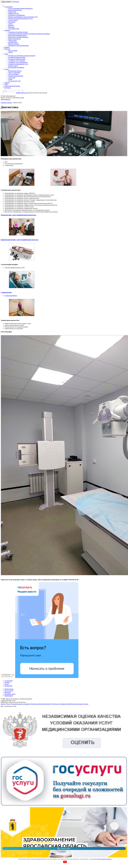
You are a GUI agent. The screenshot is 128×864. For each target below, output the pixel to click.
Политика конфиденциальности (104, 859)
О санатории (8, 680)
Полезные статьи (9, 694)
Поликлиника (8, 689)
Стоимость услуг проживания (17, 62)
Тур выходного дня (14, 81)
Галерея (6, 82)
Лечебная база (12, 42)
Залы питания (12, 50)
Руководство (12, 12)
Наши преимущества (15, 10)
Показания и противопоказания (18, 45)
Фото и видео (8, 690)
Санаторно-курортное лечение (18, 32)
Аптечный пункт (13, 28)
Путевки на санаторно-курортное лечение (21, 55)
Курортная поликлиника (12, 86)
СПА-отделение (13, 74)
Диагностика (12, 40)
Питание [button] (7, 49)
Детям (10, 79)
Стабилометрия (6, 292)
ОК (65, 862)
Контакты (7, 87)
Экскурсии (11, 77)
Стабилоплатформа (10, 295)
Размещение (8, 686)
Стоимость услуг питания (16, 60)
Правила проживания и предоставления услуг (23, 17)
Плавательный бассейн (15, 76)
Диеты (10, 52)
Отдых (6, 684)
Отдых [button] (6, 69)
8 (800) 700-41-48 (21, 93)
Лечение (7, 682)
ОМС (6, 84)
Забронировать (5, 99)
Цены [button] (6, 54)
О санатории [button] (8, 6)
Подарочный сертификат (16, 67)
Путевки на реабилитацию (16, 59)
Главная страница (6, 102)
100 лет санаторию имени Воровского (20, 8)
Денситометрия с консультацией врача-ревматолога (18, 215)
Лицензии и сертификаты (16, 15)
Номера (6, 47)
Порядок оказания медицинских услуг (20, 18)
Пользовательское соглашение (20, 704)
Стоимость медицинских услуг (18, 64)
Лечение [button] (7, 30)
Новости (11, 25)
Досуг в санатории (14, 72)
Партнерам (11, 22)
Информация (8, 695)
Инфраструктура (13, 13)
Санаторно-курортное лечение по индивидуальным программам (29, 33)
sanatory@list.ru (5, 704)
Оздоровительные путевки (16, 57)
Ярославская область (15, 71)
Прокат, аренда (13, 66)
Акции (10, 23)
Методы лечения (13, 44)
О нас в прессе (13, 20)
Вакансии (11, 27)
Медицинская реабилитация (17, 35)
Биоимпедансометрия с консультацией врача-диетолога (19, 240)
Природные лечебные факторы (18, 37)
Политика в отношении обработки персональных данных (69, 704)
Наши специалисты (14, 39)
